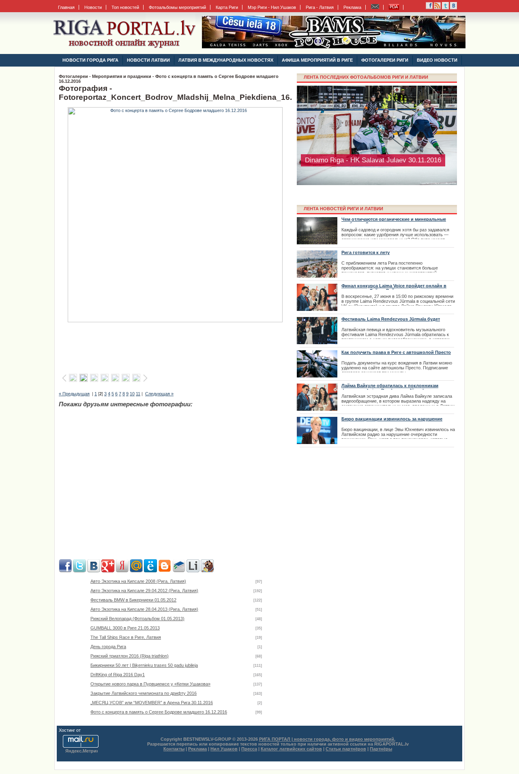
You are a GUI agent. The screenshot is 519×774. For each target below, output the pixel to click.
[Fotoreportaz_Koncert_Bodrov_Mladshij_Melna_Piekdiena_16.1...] (175, 320)
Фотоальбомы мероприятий (177, 7)
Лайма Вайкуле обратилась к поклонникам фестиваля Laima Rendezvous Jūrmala (389, 388)
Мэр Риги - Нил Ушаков (272, 7)
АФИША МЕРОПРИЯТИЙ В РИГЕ (317, 60)
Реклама (352, 7)
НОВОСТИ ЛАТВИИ (148, 60)
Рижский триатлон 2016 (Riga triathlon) (129, 655)
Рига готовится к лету (365, 252)
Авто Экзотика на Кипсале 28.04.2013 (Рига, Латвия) (144, 609)
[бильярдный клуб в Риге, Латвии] (333, 46)
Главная (66, 7)
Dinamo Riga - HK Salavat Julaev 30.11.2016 (373, 160)
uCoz (87, 730)
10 (132, 393)
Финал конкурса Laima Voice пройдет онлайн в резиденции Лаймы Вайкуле (393, 288)
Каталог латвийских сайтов (291, 748)
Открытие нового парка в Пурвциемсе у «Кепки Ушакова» (150, 683)
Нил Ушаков (224, 748)
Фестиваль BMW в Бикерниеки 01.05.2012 (133, 599)
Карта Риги (227, 7)
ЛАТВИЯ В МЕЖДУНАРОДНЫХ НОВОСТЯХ (225, 60)
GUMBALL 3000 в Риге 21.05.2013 (125, 627)
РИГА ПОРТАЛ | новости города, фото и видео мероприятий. (327, 739)
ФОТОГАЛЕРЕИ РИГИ (384, 60)
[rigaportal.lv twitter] (445, 7)
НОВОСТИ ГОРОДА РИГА (90, 60)
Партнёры (381, 748)
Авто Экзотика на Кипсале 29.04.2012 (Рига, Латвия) (144, 590)
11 (138, 393)
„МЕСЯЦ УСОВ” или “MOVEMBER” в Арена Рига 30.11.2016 (151, 702)
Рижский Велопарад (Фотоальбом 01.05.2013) (137, 618)
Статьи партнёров (346, 748)
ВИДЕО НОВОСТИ (437, 60)
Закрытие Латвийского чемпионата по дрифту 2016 (143, 693)
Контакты (173, 748)
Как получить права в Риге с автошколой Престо (396, 352)
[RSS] (429, 7)
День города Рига (108, 646)
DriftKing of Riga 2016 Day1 (117, 674)
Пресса (249, 748)
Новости (93, 7)
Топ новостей (125, 7)
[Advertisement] (176, 345)
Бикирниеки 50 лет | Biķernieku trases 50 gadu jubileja (144, 665)
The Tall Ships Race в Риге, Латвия (125, 637)
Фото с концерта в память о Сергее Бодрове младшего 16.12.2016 (158, 711)
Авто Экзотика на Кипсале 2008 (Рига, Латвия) (138, 581)
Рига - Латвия (320, 7)
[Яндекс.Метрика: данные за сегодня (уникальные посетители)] (81, 751)
